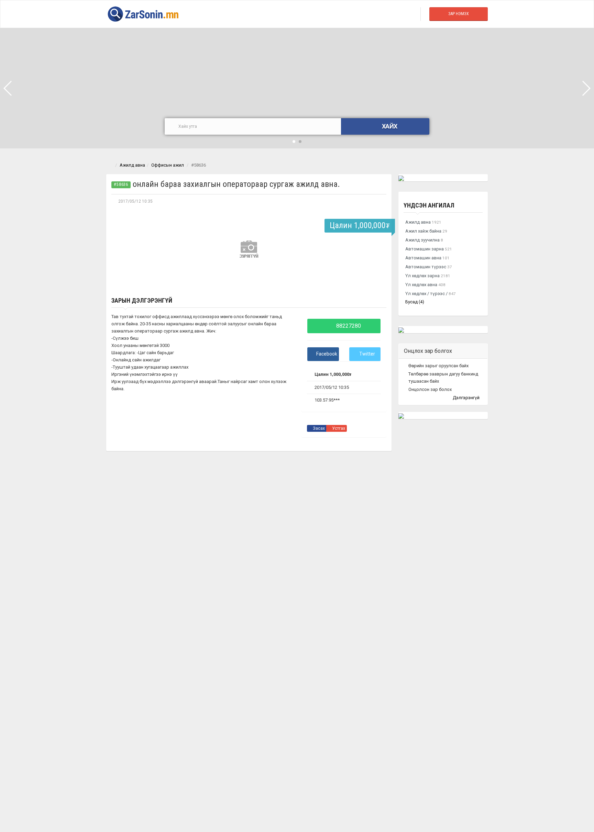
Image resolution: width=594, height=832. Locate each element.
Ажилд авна (132, 165)
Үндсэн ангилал (429, 205)
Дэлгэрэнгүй (467, 397)
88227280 (348, 326)
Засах (318, 428)
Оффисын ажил (167, 165)
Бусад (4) (414, 301)
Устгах (338, 428)
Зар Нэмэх (458, 13)
